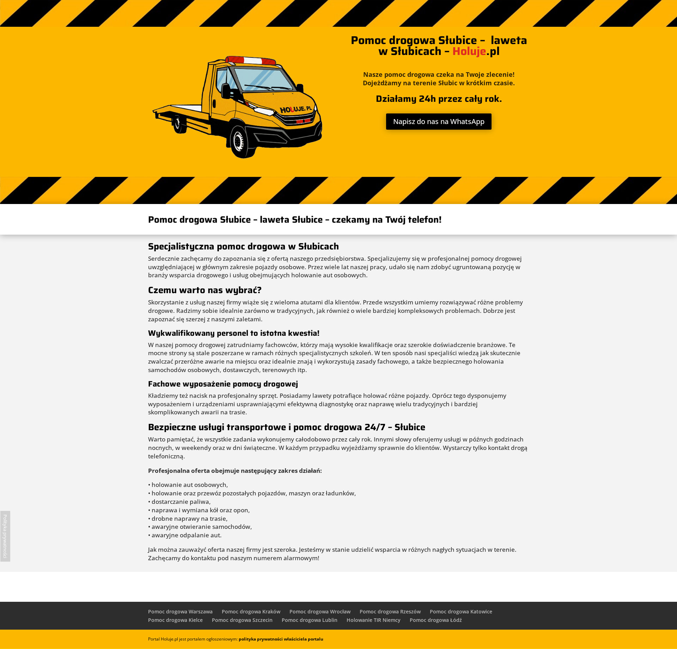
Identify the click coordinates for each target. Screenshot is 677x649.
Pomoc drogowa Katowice (461, 611)
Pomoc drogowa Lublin (309, 620)
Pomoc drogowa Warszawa (180, 611)
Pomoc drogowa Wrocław (319, 611)
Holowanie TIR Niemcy (374, 620)
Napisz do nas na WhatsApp (438, 121)
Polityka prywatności (5, 536)
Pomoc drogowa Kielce (175, 620)
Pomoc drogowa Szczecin (242, 620)
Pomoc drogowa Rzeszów (390, 611)
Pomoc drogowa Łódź (436, 620)
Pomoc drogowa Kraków (251, 611)
